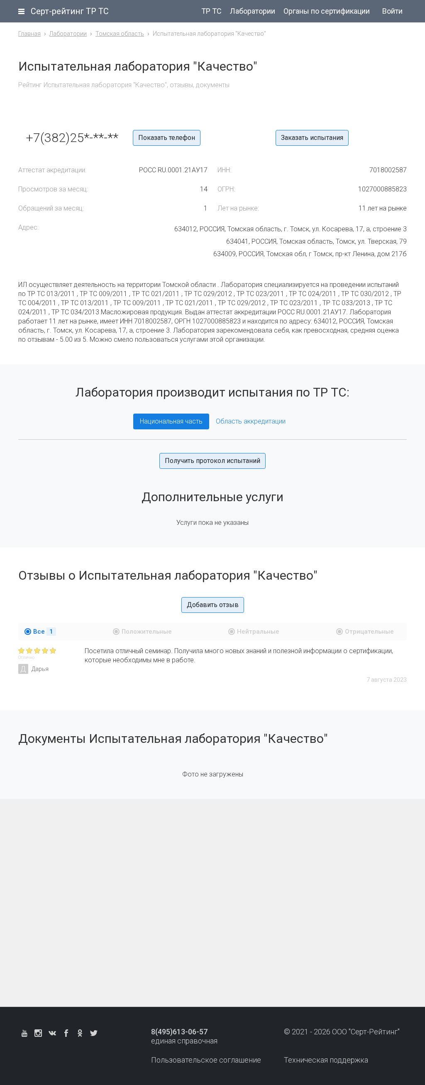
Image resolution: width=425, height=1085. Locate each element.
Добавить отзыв (213, 605)
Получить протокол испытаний (212, 461)
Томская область (119, 33)
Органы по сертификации (326, 11)
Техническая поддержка (326, 1060)
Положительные (147, 631)
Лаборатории (252, 11)
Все (43, 631)
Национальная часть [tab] (171, 421)
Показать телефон (166, 138)
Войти (392, 11)
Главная (29, 33)
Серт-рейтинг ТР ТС (70, 11)
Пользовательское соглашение (206, 1060)
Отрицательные (369, 631)
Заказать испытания (312, 138)
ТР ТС (211, 11)
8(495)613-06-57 (179, 1031)
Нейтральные (258, 631)
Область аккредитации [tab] (251, 421)
